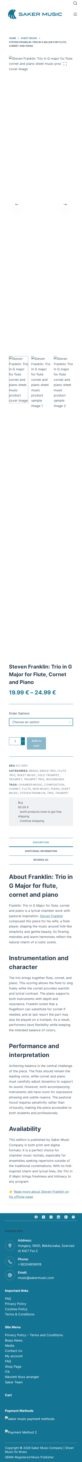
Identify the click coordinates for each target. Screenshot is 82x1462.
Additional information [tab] (41, 851)
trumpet (62, 793)
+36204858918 (29, 1264)
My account (14, 1356)
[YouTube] (66, 1217)
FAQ (8, 1299)
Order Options (19, 713)
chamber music (31, 784)
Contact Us (13, 1351)
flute (26, 788)
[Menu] (75, 14)
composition (54, 784)
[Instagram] (51, 1217)
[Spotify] (73, 1217)
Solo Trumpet (48, 775)
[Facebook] (36, 1217)
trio (50, 793)
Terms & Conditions (19, 1314)
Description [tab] (41, 842)
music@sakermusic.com (36, 1278)
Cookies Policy (16, 1309)
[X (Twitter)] (43, 1217)
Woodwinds (55, 779)
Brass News (13, 1340)
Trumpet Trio (34, 779)
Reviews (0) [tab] (40, 859)
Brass (33, 770)
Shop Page (13, 1366)
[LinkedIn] (58, 1217)
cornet (14, 788)
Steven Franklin (51, 916)
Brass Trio (48, 770)
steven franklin (33, 793)
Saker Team (14, 1382)
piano (55, 788)
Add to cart (36, 743)
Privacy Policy (15, 1304)
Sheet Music (26, 775)
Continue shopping (31, 820)
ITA (7, 1372)
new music (41, 788)
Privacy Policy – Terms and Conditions (34, 1335)
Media (9, 1345)
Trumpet (15, 779)
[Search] (75, 3)
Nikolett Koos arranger (22, 1377)
